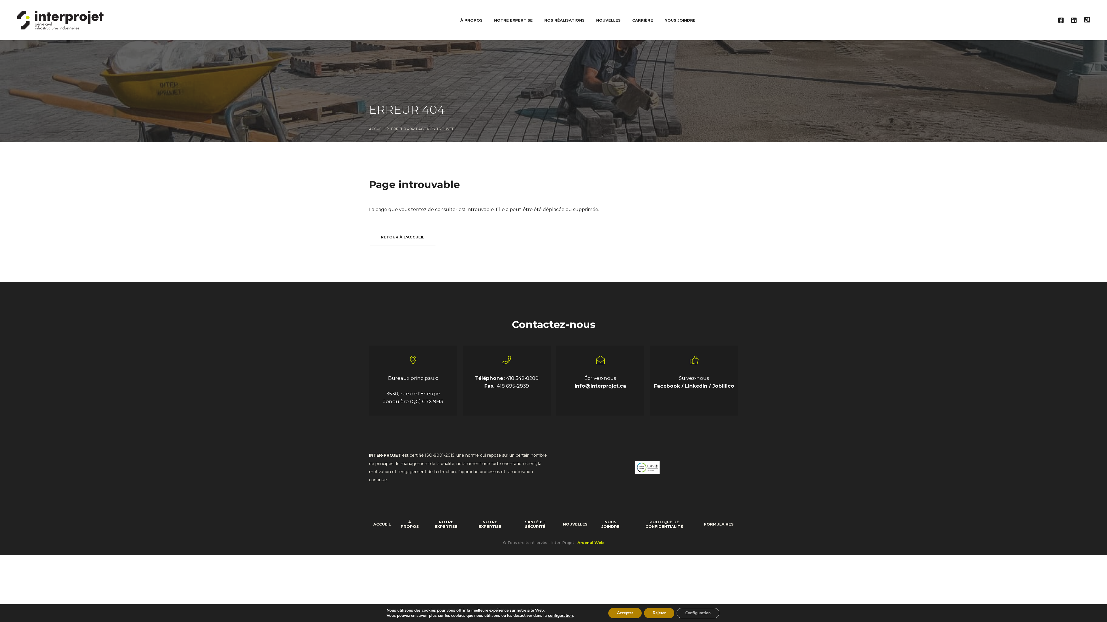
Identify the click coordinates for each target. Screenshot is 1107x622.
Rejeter (659, 613)
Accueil (377, 129)
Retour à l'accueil (402, 237)
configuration (560, 615)
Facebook (667, 386)
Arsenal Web (590, 542)
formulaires (719, 524)
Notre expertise (446, 524)
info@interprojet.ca (600, 386)
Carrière (642, 20)
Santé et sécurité (535, 524)
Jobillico (723, 386)
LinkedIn (697, 386)
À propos (410, 524)
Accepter (625, 613)
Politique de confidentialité (664, 524)
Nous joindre (680, 20)
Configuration (698, 613)
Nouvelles (608, 20)
